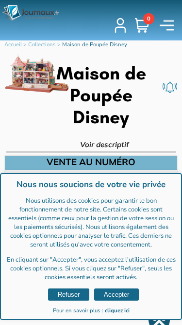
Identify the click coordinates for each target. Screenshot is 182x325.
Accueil (13, 44)
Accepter (116, 294)
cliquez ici (117, 310)
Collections (42, 44)
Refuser (69, 294)
